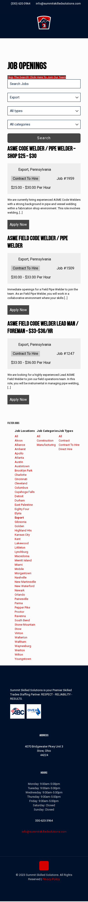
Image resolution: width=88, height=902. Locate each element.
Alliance (20, 444)
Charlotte (20, 474)
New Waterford (25, 586)
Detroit (19, 496)
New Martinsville (25, 581)
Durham (20, 500)
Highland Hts (23, 530)
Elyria (18, 513)
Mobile (19, 569)
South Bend (22, 620)
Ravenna (20, 616)
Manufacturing (46, 444)
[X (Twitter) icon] (44, 9)
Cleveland (21, 483)
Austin (19, 462)
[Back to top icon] (44, 865)
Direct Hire (65, 449)
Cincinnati (21, 479)
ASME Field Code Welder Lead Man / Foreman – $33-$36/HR (43, 327)
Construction (45, 440)
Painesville (21, 599)
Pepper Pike (22, 607)
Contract (64, 440)
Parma (19, 603)
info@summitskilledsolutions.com (58, 3)
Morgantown (23, 573)
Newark (20, 590)
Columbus (21, 487)
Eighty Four (22, 509)
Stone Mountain (25, 624)
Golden (19, 526)
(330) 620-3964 (20, 3)
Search (44, 138)
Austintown (22, 466)
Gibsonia (20, 522)
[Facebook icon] (38, 9)
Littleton (20, 547)
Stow (18, 629)
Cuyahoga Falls (25, 492)
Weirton (20, 650)
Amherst (20, 449)
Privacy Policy (51, 879)
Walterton (21, 637)
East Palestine (24, 504)
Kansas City (22, 534)
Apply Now (18, 224)
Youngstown (23, 659)
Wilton (19, 654)
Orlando (20, 594)
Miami (19, 564)
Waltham (20, 641)
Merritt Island (23, 560)
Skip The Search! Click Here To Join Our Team (36, 77)
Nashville (20, 577)
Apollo (19, 453)
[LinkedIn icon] (49, 9)
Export (19, 517)
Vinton (19, 633)
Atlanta (19, 457)
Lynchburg (21, 552)
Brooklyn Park (23, 470)
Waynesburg (23, 646)
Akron (19, 440)
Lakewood (22, 543)
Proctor (19, 611)
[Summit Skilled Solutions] (44, 22)
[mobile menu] (82, 22)
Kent (18, 539)
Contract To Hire (69, 444)
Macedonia (22, 556)
